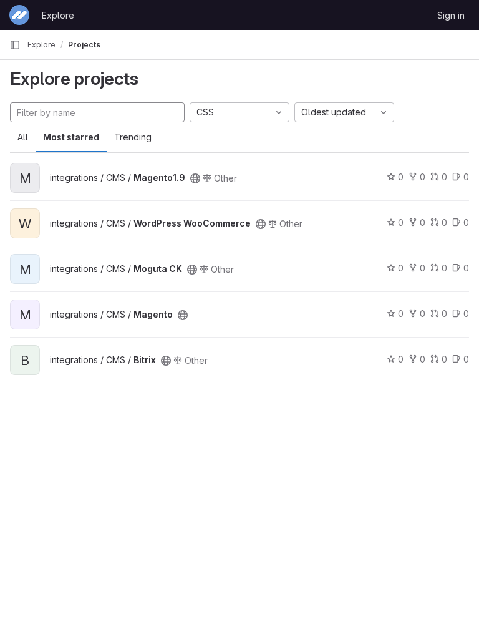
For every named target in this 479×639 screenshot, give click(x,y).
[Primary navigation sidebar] (15, 45)
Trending (133, 137)
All (22, 137)
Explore (58, 15)
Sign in (451, 15)
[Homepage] (19, 14)
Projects (84, 44)
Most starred (71, 137)
